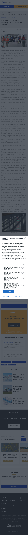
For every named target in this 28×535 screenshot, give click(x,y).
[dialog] (14, 267)
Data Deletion (6, 296)
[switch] (22, 268)
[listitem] (14, 264)
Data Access (14, 296)
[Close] (25, 238)
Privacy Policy (22, 296)
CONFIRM (8, 291)
